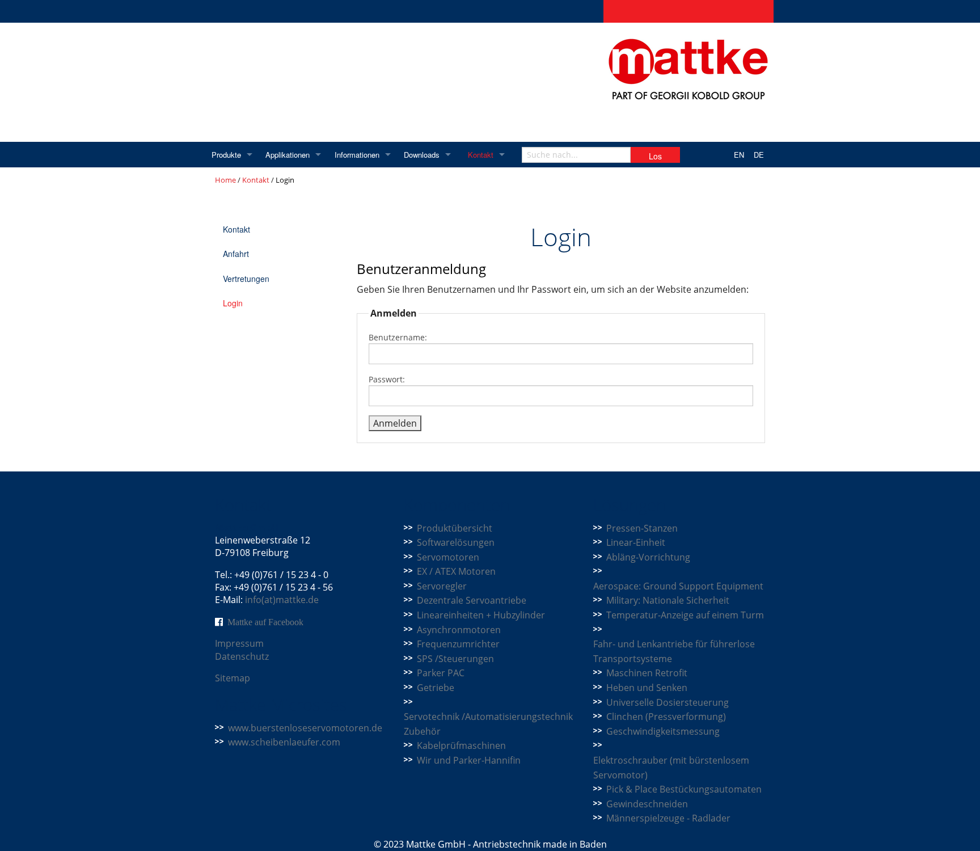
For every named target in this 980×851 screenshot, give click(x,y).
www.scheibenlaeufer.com (284, 742)
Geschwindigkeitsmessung (663, 731)
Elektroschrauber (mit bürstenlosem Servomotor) (671, 767)
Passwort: (387, 379)
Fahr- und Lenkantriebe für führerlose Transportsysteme (674, 651)
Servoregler (442, 586)
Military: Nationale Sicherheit (667, 600)
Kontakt (480, 154)
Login (233, 303)
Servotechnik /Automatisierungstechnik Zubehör (488, 724)
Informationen (357, 154)
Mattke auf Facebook (265, 621)
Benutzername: (398, 337)
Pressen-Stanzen (642, 528)
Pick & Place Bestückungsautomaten (684, 789)
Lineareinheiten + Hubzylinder (481, 615)
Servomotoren (448, 557)
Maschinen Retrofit (646, 673)
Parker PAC (440, 673)
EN (739, 154)
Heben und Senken (646, 687)
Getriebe (435, 687)
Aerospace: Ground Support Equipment (678, 586)
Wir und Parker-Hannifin (469, 760)
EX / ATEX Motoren (456, 571)
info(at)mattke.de (282, 599)
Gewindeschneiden (647, 804)
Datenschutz (242, 656)
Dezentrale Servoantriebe (471, 600)
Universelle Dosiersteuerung (667, 702)
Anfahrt (236, 253)
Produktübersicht (454, 528)
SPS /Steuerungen (455, 658)
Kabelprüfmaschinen (461, 745)
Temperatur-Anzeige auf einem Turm (685, 615)
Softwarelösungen (456, 542)
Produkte (226, 154)
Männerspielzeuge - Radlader (668, 818)
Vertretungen (246, 278)
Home (225, 180)
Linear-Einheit (635, 542)
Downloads (422, 154)
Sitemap (232, 678)
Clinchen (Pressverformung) (666, 716)
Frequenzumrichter (458, 644)
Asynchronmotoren (459, 629)
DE (759, 154)
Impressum (239, 643)
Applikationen (287, 154)
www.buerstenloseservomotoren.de (305, 728)
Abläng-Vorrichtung (648, 557)
